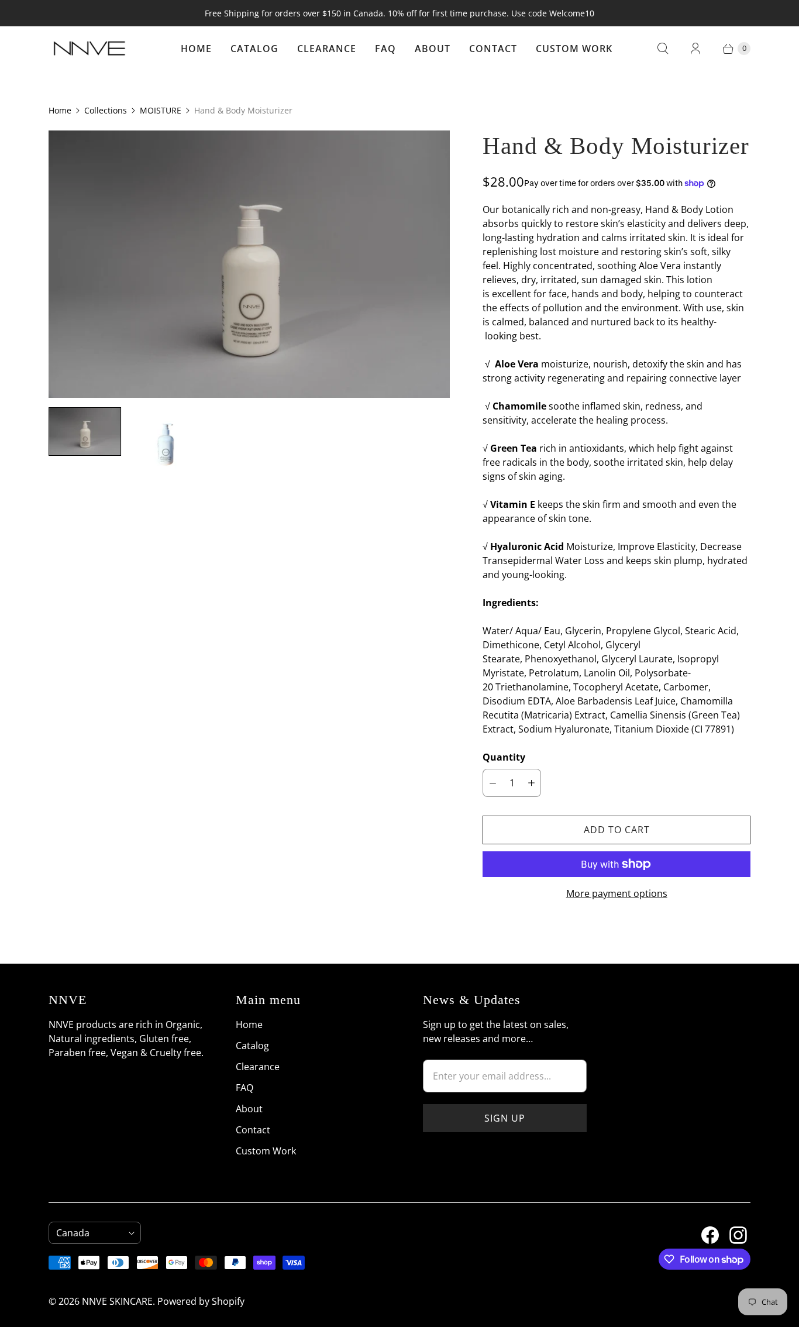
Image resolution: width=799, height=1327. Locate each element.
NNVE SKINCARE (117, 1301)
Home (196, 48)
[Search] (662, 49)
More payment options (616, 893)
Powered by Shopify (200, 1301)
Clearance (326, 48)
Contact (493, 48)
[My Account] (695, 49)
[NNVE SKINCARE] (89, 48)
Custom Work (574, 48)
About (432, 48)
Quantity (504, 757)
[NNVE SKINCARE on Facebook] (703, 1230)
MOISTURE (160, 110)
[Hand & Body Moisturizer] (249, 264)
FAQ (385, 48)
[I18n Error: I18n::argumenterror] (85, 431)
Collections (105, 110)
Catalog (254, 48)
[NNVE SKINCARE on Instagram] (731, 1230)
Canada (90, 1232)
